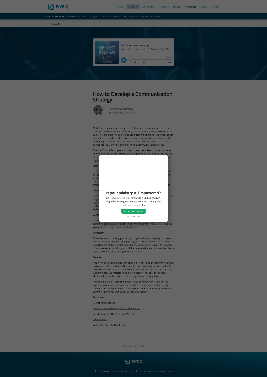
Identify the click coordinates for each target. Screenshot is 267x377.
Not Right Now (133, 216)
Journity (162, 224)
